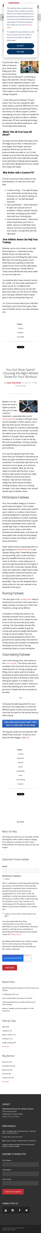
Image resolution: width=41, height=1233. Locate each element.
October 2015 (7, 1078)
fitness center (8, 1035)
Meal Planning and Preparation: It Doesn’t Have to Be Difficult (20, 989)
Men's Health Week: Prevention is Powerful (17, 998)
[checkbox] (20, 879)
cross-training (20, 780)
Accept (20, 46)
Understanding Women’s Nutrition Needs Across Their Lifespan (19, 1003)
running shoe (25, 599)
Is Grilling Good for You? (10, 994)
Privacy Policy (15, 934)
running (20, 328)
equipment (20, 758)
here (27, 737)
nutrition (7, 1031)
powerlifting (20, 771)
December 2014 (8, 1066)
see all (6, 1046)
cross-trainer (11, 663)
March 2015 (7, 1070)
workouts (7, 1039)
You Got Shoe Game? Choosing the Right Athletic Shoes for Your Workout (20, 373)
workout (20, 762)
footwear (20, 333)
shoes (20, 775)
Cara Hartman (14, 382)
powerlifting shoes (24, 549)
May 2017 (7, 1062)
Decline (20, 52)
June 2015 (6, 1074)
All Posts (20, 822)
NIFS (5, 1027)
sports (20, 767)
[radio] (20, 879)
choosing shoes (9, 419)
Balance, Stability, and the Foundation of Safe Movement (18, 1009)
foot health (20, 337)
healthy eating (9, 1043)
